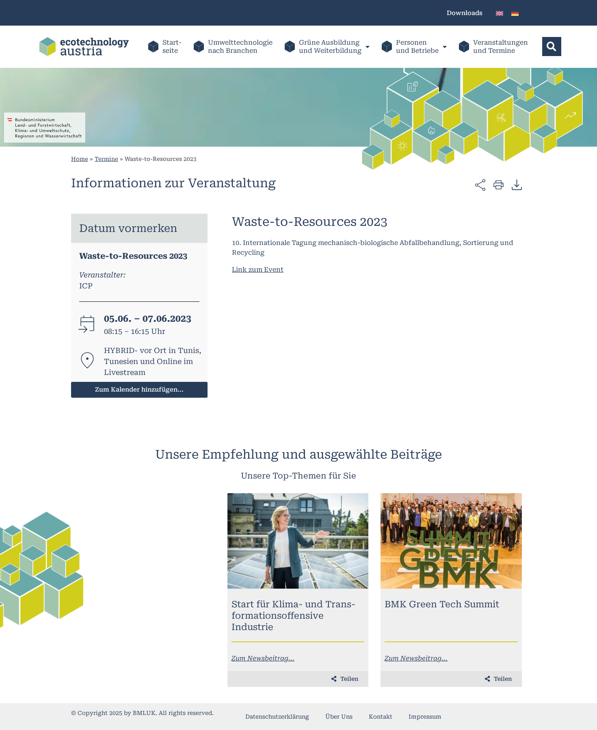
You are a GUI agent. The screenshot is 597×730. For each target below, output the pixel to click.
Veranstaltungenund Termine (500, 46)
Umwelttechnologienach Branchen (240, 46)
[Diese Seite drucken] (498, 184)
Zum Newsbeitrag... (262, 658)
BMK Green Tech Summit (442, 604)
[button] (551, 46)
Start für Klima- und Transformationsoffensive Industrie (293, 615)
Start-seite (172, 46)
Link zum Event (257, 269)
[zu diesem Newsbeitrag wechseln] (298, 541)
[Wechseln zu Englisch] (499, 12)
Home (79, 159)
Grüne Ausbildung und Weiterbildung (330, 46)
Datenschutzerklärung (277, 716)
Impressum (425, 716)
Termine (106, 159)
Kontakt (380, 716)
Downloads (464, 13)
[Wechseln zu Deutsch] (515, 12)
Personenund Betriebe (417, 46)
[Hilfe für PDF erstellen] (517, 184)
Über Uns (339, 716)
